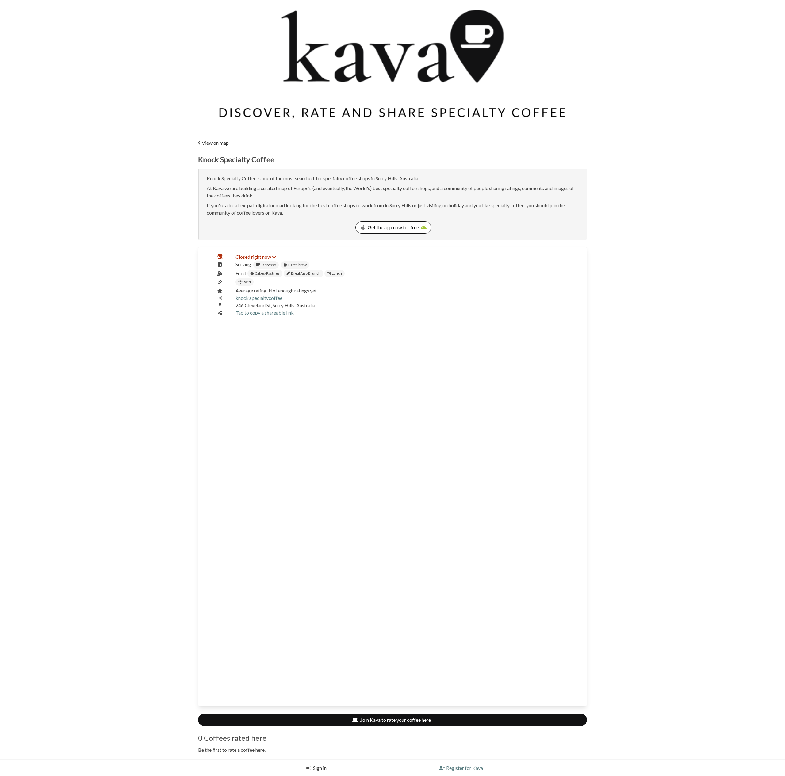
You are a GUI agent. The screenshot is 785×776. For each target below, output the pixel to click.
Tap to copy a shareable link (265, 312)
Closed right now (253, 257)
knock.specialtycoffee (259, 298)
